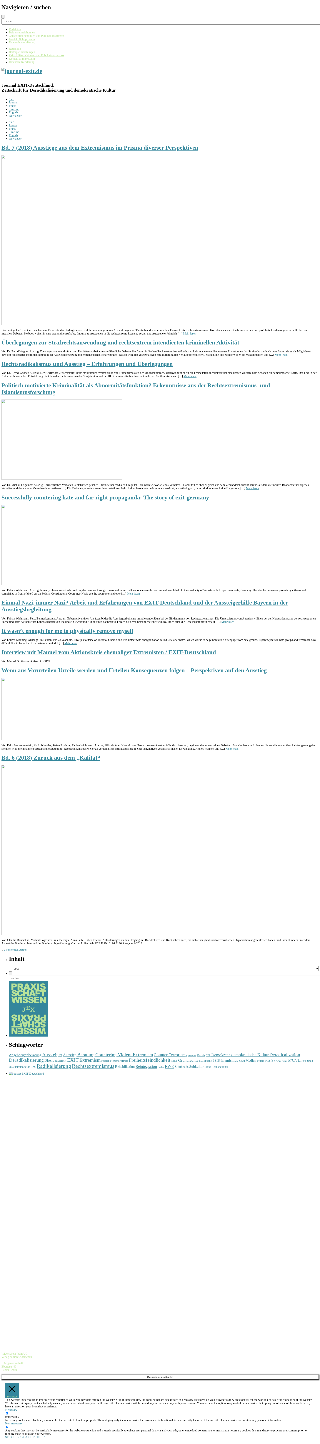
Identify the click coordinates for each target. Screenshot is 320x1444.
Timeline (14, 109)
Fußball (174, 1061)
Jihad (242, 1060)
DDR (208, 1055)
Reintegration (146, 1066)
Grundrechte (188, 1060)
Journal (13, 102)
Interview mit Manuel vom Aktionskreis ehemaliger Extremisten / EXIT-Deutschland (108, 652)
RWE (169, 1066)
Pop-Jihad (307, 1060)
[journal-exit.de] (21, 71)
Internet (208, 1060)
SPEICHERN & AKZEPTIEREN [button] (25, 1437)
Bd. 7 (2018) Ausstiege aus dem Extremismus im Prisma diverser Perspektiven (99, 147)
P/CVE (294, 1060)
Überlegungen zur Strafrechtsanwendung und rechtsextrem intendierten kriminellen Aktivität (120, 342)
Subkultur (196, 1067)
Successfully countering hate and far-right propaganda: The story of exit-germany (105, 497)
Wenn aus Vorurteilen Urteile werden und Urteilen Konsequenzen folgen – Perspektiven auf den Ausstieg (134, 670)
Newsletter (15, 115)
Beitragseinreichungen (22, 32)
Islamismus (229, 1060)
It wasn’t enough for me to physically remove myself (67, 630)
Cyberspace (191, 1055)
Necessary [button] (11, 1409)
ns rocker (283, 1061)
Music (260, 1060)
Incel (201, 1061)
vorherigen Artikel (16, 949)
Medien (251, 1060)
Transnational (220, 1067)
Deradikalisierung (26, 1060)
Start (11, 99)
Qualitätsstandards (19, 1066)
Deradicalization (284, 1054)
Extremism (90, 1060)
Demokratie (221, 1055)
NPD (276, 1060)
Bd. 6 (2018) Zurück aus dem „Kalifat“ (50, 757)
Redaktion (15, 29)
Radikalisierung (54, 1066)
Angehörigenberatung (25, 1055)
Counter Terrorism (170, 1054)
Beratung (86, 1054)
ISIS (216, 1060)
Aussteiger (52, 1054)
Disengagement (55, 1060)
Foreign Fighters (110, 1060)
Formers (123, 1060)
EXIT (73, 1060)
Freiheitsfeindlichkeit (149, 1060)
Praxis (12, 105)
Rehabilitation (125, 1067)
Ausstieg (70, 1055)
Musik (269, 1060)
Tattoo (207, 1066)
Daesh (201, 1055)
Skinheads (182, 1067)
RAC (33, 1067)
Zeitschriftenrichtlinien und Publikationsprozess (36, 35)
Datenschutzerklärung (21, 42)
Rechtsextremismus (93, 1066)
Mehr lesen (189, 333)
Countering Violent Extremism (124, 1054)
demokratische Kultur (250, 1054)
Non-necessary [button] (14, 1423)
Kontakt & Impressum (22, 39)
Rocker (161, 1067)
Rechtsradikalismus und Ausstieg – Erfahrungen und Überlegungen (87, 364)
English (13, 112)
